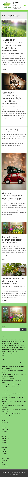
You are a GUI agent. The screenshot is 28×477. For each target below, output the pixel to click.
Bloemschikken (5, 422)
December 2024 (5, 445)
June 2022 (4, 464)
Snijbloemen (4, 431)
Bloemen (4, 420)
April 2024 (4, 449)
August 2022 (4, 460)
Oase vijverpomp (10, 129)
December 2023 (5, 451)
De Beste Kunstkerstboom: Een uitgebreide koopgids (12, 196)
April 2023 (4, 456)
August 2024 (4, 447)
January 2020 (5, 467)
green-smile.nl (17, 3)
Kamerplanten (5, 50)
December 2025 (5, 438)
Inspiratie (4, 427)
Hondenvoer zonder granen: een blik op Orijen (12, 339)
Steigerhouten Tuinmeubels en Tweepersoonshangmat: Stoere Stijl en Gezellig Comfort (12, 380)
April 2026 (4, 436)
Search (3, 326)
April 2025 (4, 442)
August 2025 (4, 440)
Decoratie (4, 424)
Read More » (4, 69)
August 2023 (4, 453)
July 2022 (4, 462)
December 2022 (5, 458)
